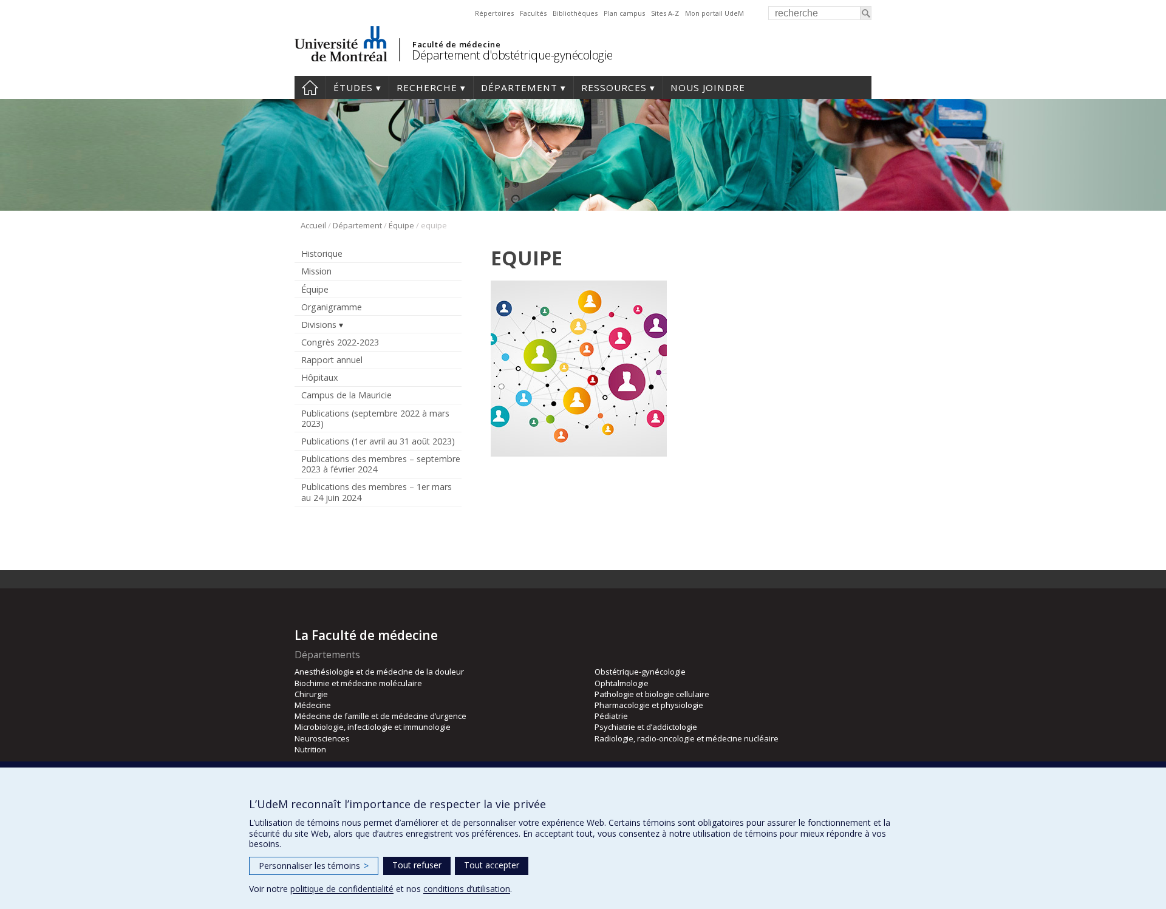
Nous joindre (707, 87)
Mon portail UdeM (714, 13)
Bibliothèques (575, 13)
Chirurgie (311, 694)
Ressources (614, 87)
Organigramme (331, 307)
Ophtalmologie (622, 683)
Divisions (318, 324)
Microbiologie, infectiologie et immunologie (373, 726)
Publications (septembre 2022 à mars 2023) (375, 418)
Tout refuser (417, 865)
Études (353, 87)
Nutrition (310, 749)
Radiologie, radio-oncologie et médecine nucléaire (687, 738)
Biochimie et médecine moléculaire (358, 683)
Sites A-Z (665, 13)
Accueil (310, 87)
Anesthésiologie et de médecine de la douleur (379, 671)
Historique (322, 253)
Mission (316, 271)
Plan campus (624, 13)
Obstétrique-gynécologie (640, 671)
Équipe (401, 225)
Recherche (427, 87)
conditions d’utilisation (466, 888)
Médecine (313, 705)
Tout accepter (491, 865)
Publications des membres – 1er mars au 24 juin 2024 (376, 492)
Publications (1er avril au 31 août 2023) (378, 441)
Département (519, 87)
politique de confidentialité (342, 888)
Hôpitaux (319, 377)
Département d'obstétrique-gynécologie (512, 55)
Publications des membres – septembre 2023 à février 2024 (380, 464)
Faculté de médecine (456, 44)
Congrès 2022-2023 (340, 342)
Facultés (533, 13)
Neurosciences (322, 738)
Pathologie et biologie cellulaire (652, 694)
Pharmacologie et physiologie (649, 705)
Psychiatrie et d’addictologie (646, 726)
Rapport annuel (332, 360)
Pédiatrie (611, 715)
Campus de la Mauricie (346, 395)
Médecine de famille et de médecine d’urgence (380, 715)
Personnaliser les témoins (314, 865)
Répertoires (494, 13)
